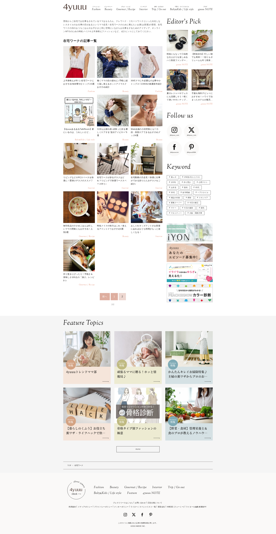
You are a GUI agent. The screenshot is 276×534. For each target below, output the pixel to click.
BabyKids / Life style (107, 493)
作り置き (187, 182)
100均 (173, 182)
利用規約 (72, 507)
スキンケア (203, 198)
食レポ (173, 177)
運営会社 (161, 507)
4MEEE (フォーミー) (175, 507)
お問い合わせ (140, 503)
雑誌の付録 (175, 198)
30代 (173, 192)
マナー (173, 208)
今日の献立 (194, 203)
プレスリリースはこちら (123, 503)
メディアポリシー (85, 507)
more (138, 449)
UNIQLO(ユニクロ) (192, 177)
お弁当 (173, 187)
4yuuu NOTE (151, 493)
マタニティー (176, 213)
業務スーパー (176, 203)
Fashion (99, 487)
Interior (157, 487)
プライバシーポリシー (103, 507)
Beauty (114, 487)
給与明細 (186, 192)
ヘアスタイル (203, 192)
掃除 (189, 198)
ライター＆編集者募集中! (196, 507)
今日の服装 (188, 208)
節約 (186, 187)
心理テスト (203, 182)
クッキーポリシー (121, 507)
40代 (197, 187)
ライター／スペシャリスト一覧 (143, 507)
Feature (132, 493)
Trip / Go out (176, 487)
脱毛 (202, 208)
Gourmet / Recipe (135, 487)
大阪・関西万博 (195, 213)
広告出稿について (155, 503)
